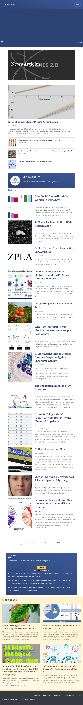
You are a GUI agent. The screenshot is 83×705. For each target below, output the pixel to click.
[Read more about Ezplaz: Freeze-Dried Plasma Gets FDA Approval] (20, 256)
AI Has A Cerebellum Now (50, 449)
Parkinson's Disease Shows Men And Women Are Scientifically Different (53, 503)
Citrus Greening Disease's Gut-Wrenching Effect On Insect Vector (18, 627)
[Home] (9, 4)
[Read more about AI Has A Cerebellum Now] (20, 459)
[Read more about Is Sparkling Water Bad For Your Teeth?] (20, 312)
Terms (79, 695)
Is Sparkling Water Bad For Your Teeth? (53, 305)
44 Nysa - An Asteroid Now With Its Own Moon (53, 224)
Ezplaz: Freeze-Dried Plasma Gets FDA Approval (54, 250)
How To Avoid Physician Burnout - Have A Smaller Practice (61, 627)
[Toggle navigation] (77, 4)
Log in (80, 42)
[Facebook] (2, 42)
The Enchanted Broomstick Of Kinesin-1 (53, 387)
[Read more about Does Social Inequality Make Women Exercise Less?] (20, 206)
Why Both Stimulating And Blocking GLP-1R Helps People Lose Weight (53, 330)
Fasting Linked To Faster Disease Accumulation (33, 121)
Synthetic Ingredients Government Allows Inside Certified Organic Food (45, 151)
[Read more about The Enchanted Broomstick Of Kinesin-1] (20, 397)
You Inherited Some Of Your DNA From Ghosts (35, 161)
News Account (31, 177)
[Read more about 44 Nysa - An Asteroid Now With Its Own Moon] (20, 232)
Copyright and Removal (51, 695)
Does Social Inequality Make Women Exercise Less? (51, 198)
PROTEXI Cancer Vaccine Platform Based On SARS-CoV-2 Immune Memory (53, 275)
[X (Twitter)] (4, 42)
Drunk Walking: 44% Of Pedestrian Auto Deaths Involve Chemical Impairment (53, 418)
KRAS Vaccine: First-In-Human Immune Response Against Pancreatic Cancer (53, 357)
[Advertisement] (41, 25)
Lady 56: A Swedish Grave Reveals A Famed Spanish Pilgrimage (54, 478)
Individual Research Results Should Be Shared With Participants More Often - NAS (61, 669)
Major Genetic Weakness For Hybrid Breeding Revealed (39, 140)
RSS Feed (12, 190)
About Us (36, 695)
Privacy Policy (68, 695)
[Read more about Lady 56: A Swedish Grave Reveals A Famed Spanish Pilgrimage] (20, 485)
